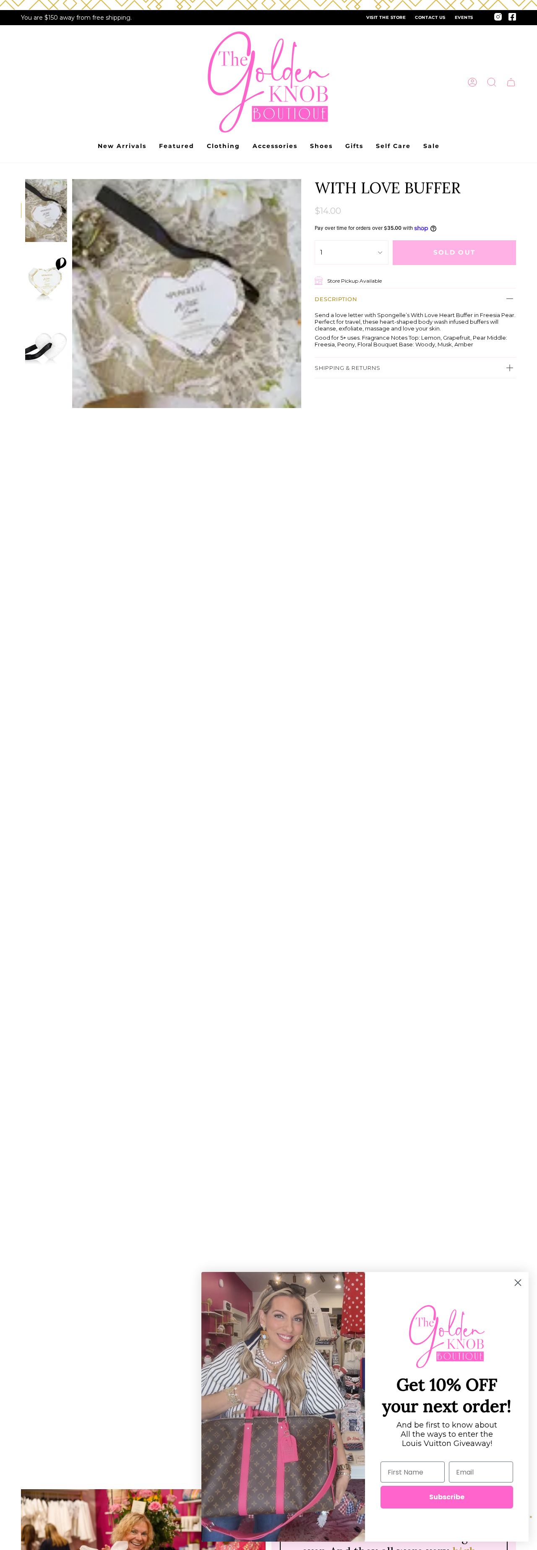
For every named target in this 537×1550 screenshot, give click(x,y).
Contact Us (430, 17)
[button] (491, 82)
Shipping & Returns (348, 367)
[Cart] (511, 82)
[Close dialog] (518, 1282)
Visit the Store (386, 17)
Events (464, 17)
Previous (72, 293)
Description (336, 298)
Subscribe (446, 1497)
